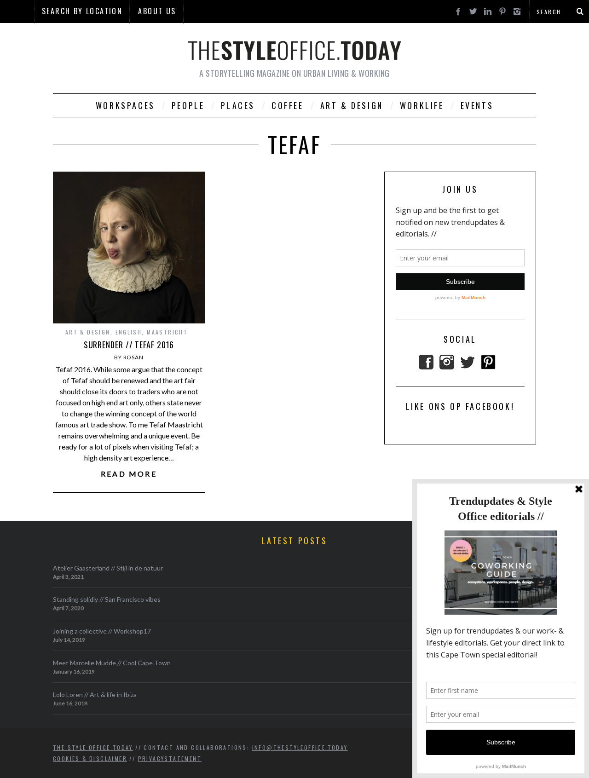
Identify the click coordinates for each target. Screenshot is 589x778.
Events (477, 105)
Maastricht (167, 332)
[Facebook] (426, 366)
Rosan (133, 357)
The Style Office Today (93, 747)
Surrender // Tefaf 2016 (129, 345)
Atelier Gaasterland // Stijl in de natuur (108, 568)
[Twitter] (467, 366)
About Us (157, 11)
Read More (129, 474)
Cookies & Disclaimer (90, 758)
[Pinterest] (488, 366)
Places (238, 105)
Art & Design (351, 105)
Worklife (422, 105)
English (128, 332)
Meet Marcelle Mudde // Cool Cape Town (112, 663)
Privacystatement (170, 758)
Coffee (287, 105)
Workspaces (125, 105)
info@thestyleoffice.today (300, 747)
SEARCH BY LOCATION (82, 11)
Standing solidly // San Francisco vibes (107, 599)
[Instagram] (446, 366)
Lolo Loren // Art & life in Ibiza (95, 694)
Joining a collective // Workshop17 (102, 631)
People (188, 105)
